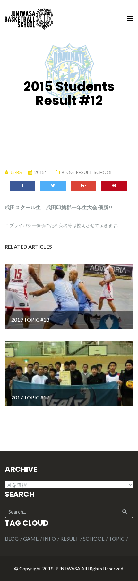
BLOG (68, 172)
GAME (31, 539)
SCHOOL (103, 172)
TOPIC (117, 539)
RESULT (84, 172)
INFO (49, 539)
